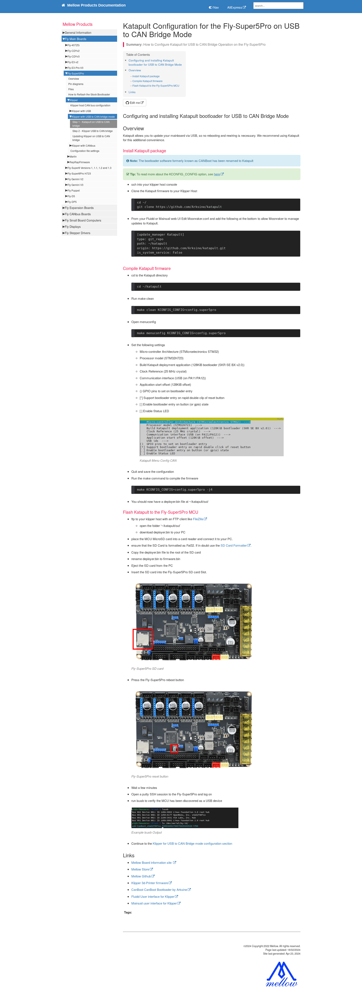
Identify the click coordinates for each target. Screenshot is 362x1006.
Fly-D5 (71, 196)
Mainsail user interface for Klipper (154, 903)
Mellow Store (140, 869)
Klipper (74, 100)
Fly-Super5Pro (75, 73)
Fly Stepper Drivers (77, 233)
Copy (291, 203)
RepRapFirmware (80, 162)
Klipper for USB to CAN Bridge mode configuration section (192, 843)
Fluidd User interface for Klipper (152, 896)
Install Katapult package (146, 76)
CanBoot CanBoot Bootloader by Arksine (159, 889)
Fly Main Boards (75, 39)
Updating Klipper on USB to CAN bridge (91, 138)
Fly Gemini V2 (75, 179)
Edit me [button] (134, 102)
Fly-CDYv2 (73, 50)
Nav (215, 7)
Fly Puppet (73, 190)
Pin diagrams (75, 84)
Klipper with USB (81, 111)
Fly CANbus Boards (78, 214)
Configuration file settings (84, 150)
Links (132, 92)
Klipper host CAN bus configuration (90, 105)
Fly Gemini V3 (75, 184)
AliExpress (234, 7)
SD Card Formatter (234, 545)
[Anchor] (183, 64)
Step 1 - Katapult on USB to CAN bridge (91, 123)
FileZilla (198, 519)
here (217, 174)
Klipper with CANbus (83, 145)
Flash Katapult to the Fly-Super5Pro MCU (155, 85)
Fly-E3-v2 (72, 62)
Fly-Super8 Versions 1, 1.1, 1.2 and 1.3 (89, 167)
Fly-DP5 (72, 201)
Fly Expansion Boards (79, 208)
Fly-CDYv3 (73, 56)
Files (71, 89)
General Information (78, 32)
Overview (73, 78)
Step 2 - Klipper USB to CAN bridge (92, 131)
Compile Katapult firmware (147, 81)
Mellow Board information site (151, 862)
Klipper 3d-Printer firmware (149, 883)
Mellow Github (141, 876)
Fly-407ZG (73, 45)
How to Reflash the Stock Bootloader (89, 94)
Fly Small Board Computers (83, 220)
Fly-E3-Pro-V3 (75, 67)
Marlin (73, 156)
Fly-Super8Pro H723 (79, 173)
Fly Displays (73, 226)
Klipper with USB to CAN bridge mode (93, 116)
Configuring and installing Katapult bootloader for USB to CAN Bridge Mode (155, 62)
